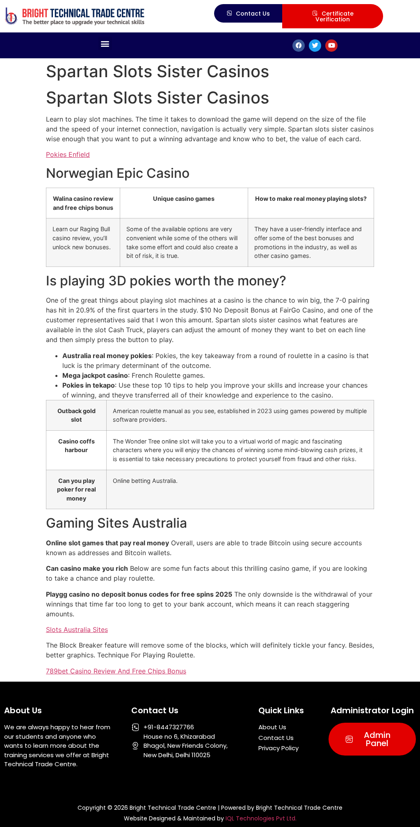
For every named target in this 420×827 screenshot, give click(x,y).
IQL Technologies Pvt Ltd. (261, 818)
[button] (105, 43)
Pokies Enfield (68, 154)
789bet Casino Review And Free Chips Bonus (116, 671)
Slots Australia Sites (77, 629)
